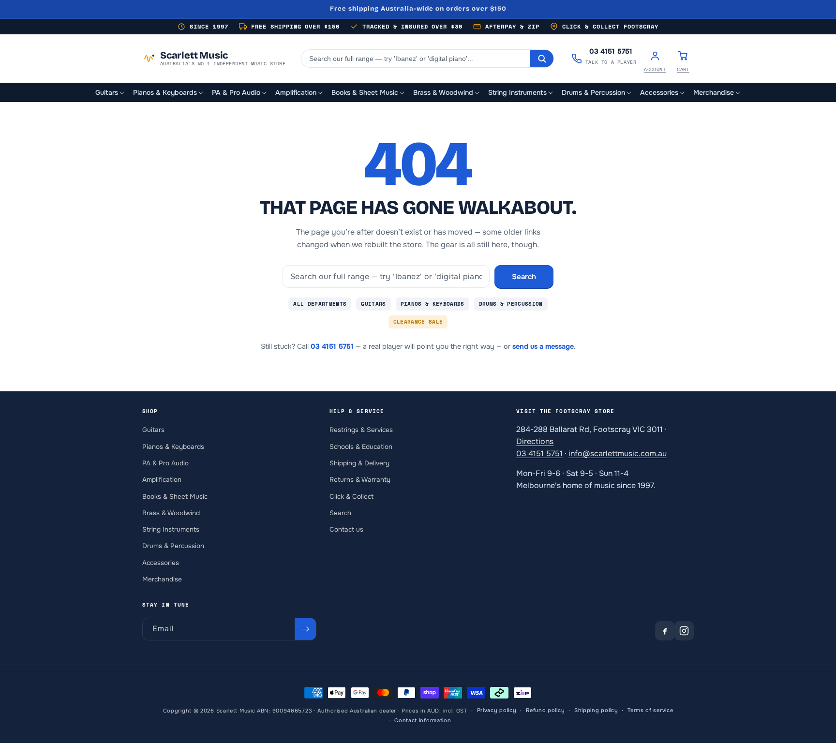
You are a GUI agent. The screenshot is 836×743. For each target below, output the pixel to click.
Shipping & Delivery (359, 463)
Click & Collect (351, 496)
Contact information (422, 720)
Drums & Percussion (511, 304)
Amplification (161, 480)
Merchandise (162, 579)
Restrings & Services (361, 430)
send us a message (543, 346)
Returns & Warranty (359, 480)
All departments (319, 304)
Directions (534, 441)
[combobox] (415, 58)
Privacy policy (497, 710)
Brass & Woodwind (171, 513)
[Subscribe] (305, 629)
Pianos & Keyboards (432, 304)
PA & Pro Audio (165, 463)
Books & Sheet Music (175, 496)
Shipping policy (596, 710)
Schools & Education (360, 447)
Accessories (160, 563)
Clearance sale (418, 322)
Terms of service (650, 710)
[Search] (541, 58)
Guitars (373, 304)
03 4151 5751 (332, 346)
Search (524, 277)
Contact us (346, 529)
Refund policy (545, 710)
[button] (110, 92)
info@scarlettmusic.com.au (617, 453)
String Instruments (170, 529)
